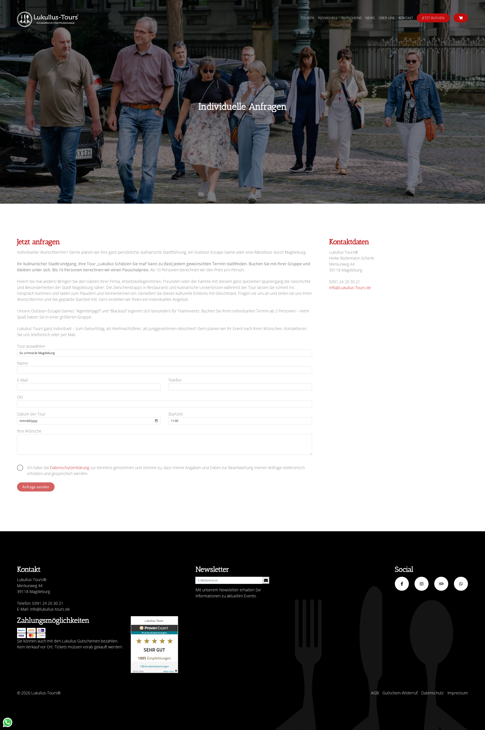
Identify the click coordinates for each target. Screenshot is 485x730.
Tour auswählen (31, 346)
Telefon (174, 380)
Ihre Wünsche (29, 431)
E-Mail (22, 380)
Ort (20, 397)
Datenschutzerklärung (69, 467)
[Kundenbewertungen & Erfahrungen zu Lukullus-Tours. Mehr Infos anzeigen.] (154, 644)
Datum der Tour (31, 414)
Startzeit (175, 414)
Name (22, 363)
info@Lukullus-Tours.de (350, 287)
